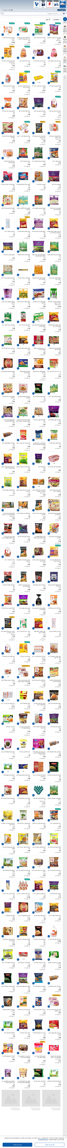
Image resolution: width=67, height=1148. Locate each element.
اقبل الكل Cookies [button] (17, 1145)
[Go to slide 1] (8, 57)
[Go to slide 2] (7, 57)
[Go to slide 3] (22, 132)
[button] (66, 1138)
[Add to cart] (48, 34)
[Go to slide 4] (37, 82)
